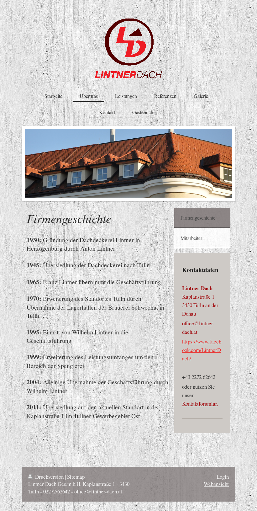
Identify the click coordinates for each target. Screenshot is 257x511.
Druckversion (49, 476)
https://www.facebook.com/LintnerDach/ (201, 350)
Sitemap (76, 476)
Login (223, 476)
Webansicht (216, 483)
